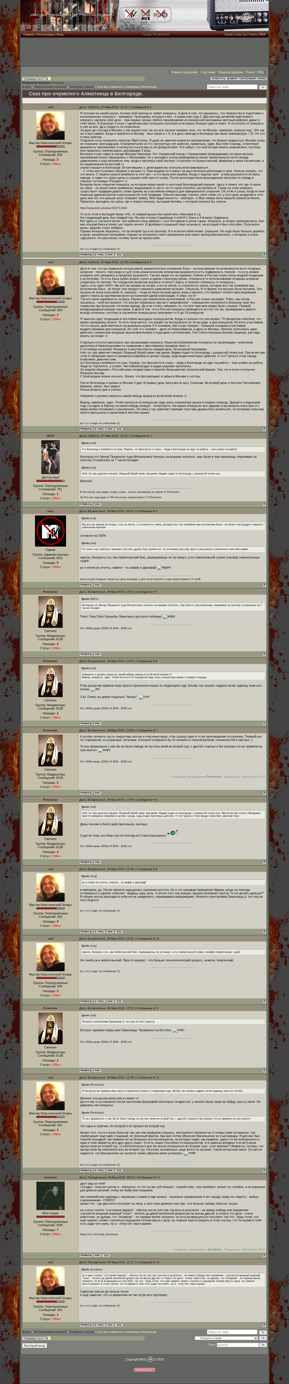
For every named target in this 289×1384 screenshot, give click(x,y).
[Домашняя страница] (110, 254)
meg (50, 511)
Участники (207, 72)
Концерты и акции (82, 86)
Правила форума (230, 72)
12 (157, 1077)
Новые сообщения (184, 72)
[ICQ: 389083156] (119, 254)
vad (50, 107)
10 (157, 938)
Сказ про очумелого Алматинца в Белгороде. (127, 86)
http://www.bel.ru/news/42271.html (103, 208)
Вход (60, 34)
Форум (26, 86)
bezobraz (50, 1177)
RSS (263, 34)
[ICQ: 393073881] (106, 1255)
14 (157, 1262)
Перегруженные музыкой (50, 86)
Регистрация (45, 34)
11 (157, 1008)
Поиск (250, 72)
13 (158, 1177)
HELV (50, 435)
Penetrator (58, 82)
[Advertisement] (144, 52)
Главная (28, 34)
